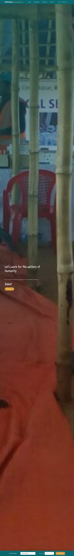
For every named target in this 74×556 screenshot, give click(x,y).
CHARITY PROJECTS (62, 2)
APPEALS (52, 2)
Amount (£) (41, 553)
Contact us (44, 2)
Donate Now (9, 289)
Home (30, 2)
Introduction (36, 2)
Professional (14, 2)
